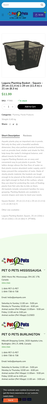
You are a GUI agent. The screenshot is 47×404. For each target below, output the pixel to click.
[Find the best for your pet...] (42, 5)
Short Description (11, 135)
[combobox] (23, 5)
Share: (4, 124)
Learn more (8, 396)
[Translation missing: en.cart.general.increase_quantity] (12, 106)
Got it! (10, 400)
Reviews (27, 135)
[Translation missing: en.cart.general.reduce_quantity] (4, 106)
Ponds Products (27, 114)
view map (6, 282)
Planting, (16, 114)
